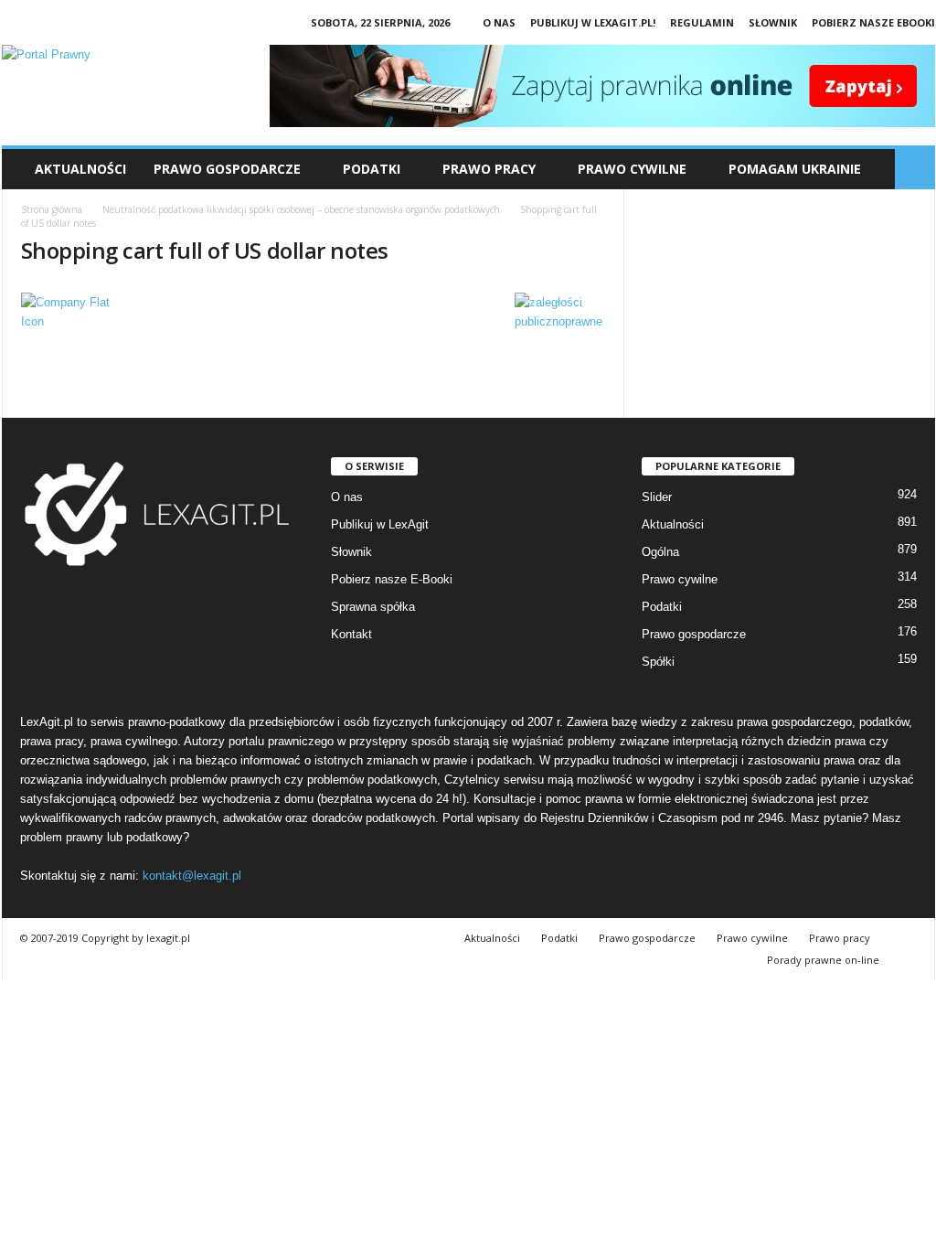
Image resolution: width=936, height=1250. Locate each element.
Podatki (662, 607)
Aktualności (80, 168)
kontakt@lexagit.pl (192, 875)
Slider (657, 497)
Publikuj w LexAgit (380, 524)
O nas (499, 22)
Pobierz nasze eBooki (873, 22)
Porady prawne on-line (823, 960)
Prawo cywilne (680, 579)
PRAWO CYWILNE (632, 168)
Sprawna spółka (373, 607)
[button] (915, 169)
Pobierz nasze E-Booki (391, 579)
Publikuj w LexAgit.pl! (592, 22)
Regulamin (702, 22)
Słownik (773, 22)
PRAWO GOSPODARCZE (227, 168)
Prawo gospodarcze (694, 634)
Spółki (658, 661)
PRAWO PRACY (489, 168)
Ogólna (660, 552)
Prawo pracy (839, 938)
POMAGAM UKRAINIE (795, 168)
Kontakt (351, 634)
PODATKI (371, 168)
